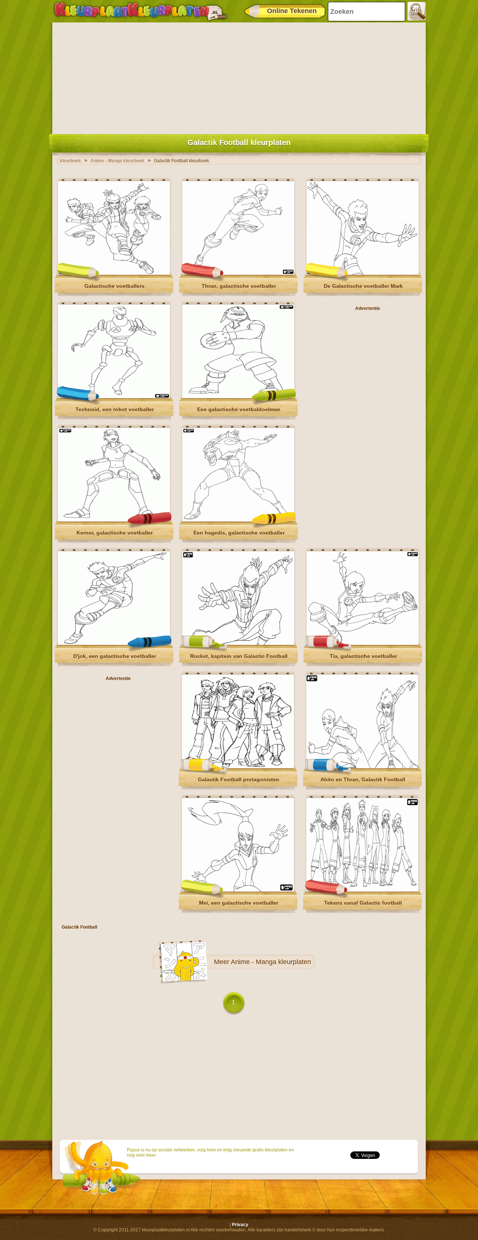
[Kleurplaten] (140, 11)
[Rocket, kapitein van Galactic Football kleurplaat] (238, 643)
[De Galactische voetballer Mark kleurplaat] (363, 273)
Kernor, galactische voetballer (115, 533)
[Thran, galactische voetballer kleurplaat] (238, 273)
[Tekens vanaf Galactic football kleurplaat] (362, 890)
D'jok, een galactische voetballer (114, 656)
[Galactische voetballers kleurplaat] (114, 273)
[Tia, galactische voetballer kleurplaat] (363, 643)
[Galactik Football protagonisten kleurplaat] (238, 766)
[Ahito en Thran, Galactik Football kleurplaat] (362, 766)
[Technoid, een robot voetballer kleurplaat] (114, 396)
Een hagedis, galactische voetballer (239, 533)
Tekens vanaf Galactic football (363, 903)
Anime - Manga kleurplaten (271, 962)
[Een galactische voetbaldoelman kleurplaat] (238, 396)
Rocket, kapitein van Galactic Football (239, 656)
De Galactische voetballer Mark (363, 286)
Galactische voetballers (114, 286)
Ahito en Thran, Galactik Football (362, 779)
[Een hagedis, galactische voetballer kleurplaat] (238, 520)
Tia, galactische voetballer (363, 656)
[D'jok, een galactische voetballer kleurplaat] (114, 643)
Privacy (240, 1224)
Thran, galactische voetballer (239, 286)
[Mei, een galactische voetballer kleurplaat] (238, 890)
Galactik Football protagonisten (238, 779)
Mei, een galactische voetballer (238, 903)
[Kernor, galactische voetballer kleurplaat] (114, 520)
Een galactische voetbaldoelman (238, 409)
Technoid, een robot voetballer (114, 409)
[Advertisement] (239, 76)
